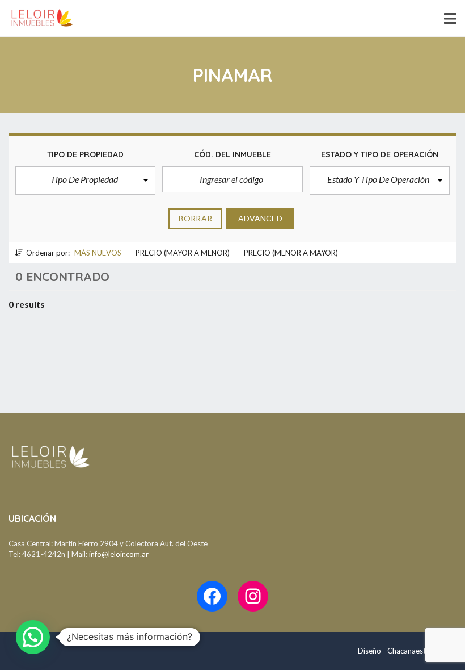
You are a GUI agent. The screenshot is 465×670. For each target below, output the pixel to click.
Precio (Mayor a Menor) (183, 252)
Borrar (195, 218)
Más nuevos (97, 252)
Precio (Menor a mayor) (291, 252)
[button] (85, 180)
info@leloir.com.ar (119, 554)
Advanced (260, 218)
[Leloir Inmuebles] (38, 18)
